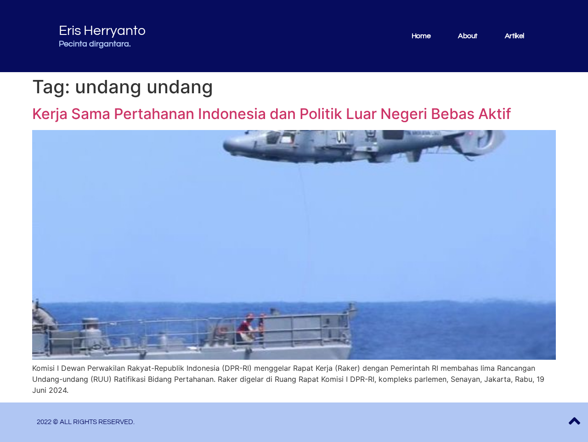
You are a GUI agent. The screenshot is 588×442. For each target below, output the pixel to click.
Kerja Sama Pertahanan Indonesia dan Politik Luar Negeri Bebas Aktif (271, 114)
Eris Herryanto (102, 30)
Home (421, 36)
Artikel (514, 36)
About (467, 36)
